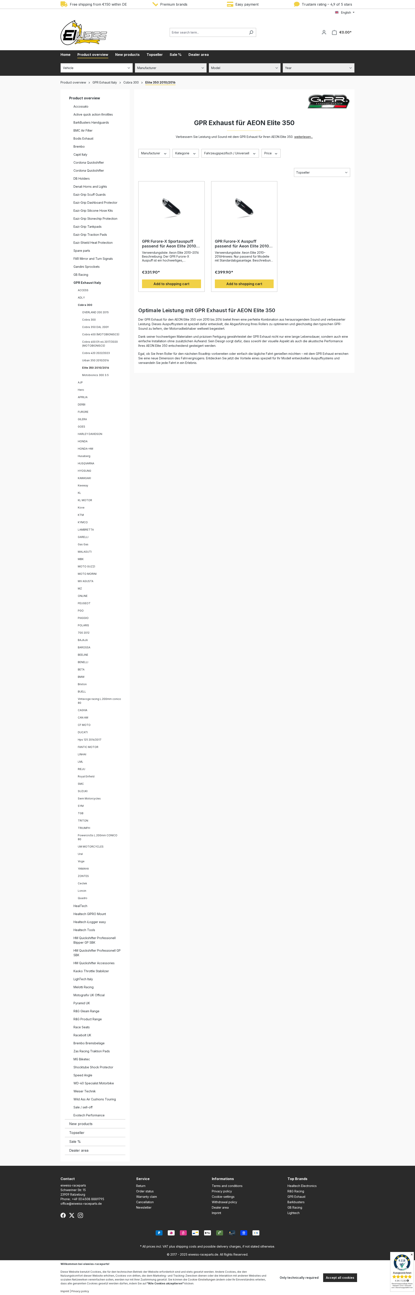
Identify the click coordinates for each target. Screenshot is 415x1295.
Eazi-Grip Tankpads (87, 226)
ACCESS (83, 290)
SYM (81, 805)
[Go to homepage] (84, 32)
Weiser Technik (84, 1091)
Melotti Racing (83, 987)
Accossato (80, 106)
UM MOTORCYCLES (91, 846)
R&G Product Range (87, 1019)
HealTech (80, 906)
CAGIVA (82, 710)
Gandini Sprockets (86, 266)
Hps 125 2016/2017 (89, 739)
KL (79, 492)
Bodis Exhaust (83, 138)
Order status (145, 1191)
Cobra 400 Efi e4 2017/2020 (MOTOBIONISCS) (100, 343)
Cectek (82, 883)
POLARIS (83, 625)
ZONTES (83, 876)
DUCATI (83, 732)
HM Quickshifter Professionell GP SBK (97, 953)
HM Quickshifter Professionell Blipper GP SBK (94, 940)
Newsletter (144, 1207)
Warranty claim (146, 1196)
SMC (81, 783)
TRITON (83, 820)
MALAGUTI (85, 551)
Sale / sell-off (83, 1107)
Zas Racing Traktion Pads (91, 1051)
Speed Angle (82, 1075)
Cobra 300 (85, 305)
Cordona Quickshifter (88, 162)
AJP (80, 382)
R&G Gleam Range (86, 1011)
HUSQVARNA (86, 463)
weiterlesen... (303, 137)
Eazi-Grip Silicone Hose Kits (93, 210)
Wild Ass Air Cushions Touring (94, 1099)
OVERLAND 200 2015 (95, 312)
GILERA (82, 419)
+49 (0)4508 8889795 (88, 1199)
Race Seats (81, 1027)
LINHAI (82, 754)
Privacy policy (222, 1191)
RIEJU (81, 769)
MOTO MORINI (87, 573)
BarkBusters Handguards (91, 122)
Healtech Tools (84, 930)
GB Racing (80, 274)
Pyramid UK (81, 1003)
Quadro (82, 898)
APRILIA (83, 397)
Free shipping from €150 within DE (97, 4)
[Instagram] (80, 1215)
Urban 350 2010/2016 (95, 360)
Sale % (75, 1141)
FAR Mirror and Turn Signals (93, 258)
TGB (80, 813)
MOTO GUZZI (86, 566)
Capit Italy (80, 154)
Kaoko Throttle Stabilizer (91, 971)
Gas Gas (83, 544)
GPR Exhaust (296, 1196)
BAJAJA (83, 640)
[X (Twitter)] (71, 1215)
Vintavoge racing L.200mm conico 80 (99, 700)
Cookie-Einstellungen (201, 1279)
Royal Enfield (86, 776)
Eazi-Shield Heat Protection (93, 242)
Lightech (293, 1213)
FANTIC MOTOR (88, 747)
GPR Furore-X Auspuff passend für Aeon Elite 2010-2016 (243, 244)
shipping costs (186, 1246)
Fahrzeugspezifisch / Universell (227, 153)
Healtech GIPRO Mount (89, 914)
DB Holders (81, 178)
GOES (81, 426)
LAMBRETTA (86, 529)
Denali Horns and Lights (90, 186)
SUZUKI (83, 791)
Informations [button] (223, 1179)
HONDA (83, 441)
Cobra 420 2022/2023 (96, 353)
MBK (81, 559)
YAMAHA (83, 868)
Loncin (82, 890)
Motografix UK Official (89, 995)
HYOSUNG (84, 470)
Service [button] (143, 1179)
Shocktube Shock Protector (93, 1067)
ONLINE (83, 595)
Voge (81, 861)
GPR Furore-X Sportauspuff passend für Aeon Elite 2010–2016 (170, 244)
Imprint (216, 1213)
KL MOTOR (85, 500)
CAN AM (83, 717)
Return (140, 1186)
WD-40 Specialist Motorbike (93, 1083)
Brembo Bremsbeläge (89, 1043)
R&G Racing (295, 1191)
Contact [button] (68, 1179)
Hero (81, 389)
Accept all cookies (340, 1277)
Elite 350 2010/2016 (95, 367)
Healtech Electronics (302, 1186)
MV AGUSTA (85, 581)
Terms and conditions (227, 1186)
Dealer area (78, 1150)
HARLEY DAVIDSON (90, 434)
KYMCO (83, 522)
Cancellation (145, 1202)
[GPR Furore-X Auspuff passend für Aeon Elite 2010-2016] (244, 206)
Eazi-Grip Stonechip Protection (95, 218)
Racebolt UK (82, 1035)
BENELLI (83, 662)
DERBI (81, 404)
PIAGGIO (83, 618)
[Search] (251, 32)
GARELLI (83, 537)
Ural (80, 854)
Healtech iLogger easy (89, 922)
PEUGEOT (84, 603)
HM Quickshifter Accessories (94, 963)
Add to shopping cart (171, 284)
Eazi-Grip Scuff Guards (89, 194)
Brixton (82, 684)
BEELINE (83, 654)
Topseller (77, 1132)
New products (81, 1124)
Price (268, 153)
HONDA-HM (85, 448)
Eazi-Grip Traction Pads (90, 234)
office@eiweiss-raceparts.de (81, 1203)
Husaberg (84, 456)
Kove (81, 507)
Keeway (83, 485)
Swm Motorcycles (89, 798)
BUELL (82, 691)
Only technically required (299, 1277)
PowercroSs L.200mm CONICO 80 (97, 837)
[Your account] (324, 32)
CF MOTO (84, 725)
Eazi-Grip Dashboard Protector (95, 202)
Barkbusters (296, 1202)
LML (80, 761)
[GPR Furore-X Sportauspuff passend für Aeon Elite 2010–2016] (171, 206)
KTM (81, 515)
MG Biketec (81, 1059)
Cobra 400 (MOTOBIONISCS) (100, 334)
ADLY (81, 297)
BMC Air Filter (83, 130)
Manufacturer (151, 153)
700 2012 (83, 632)
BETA (81, 669)
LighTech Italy (83, 979)
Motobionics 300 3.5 (95, 375)
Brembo (79, 146)
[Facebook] (63, 1215)
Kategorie (182, 153)
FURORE (83, 411)
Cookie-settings (223, 1196)
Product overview (84, 98)
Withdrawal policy (224, 1202)
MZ (80, 588)
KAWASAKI (84, 478)
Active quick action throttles (93, 114)
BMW (81, 676)
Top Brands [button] (297, 1179)
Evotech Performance (89, 1115)
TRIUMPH (84, 828)
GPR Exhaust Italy (87, 282)
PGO (81, 610)
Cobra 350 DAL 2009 (95, 327)
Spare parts (81, 250)
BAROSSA (84, 647)
